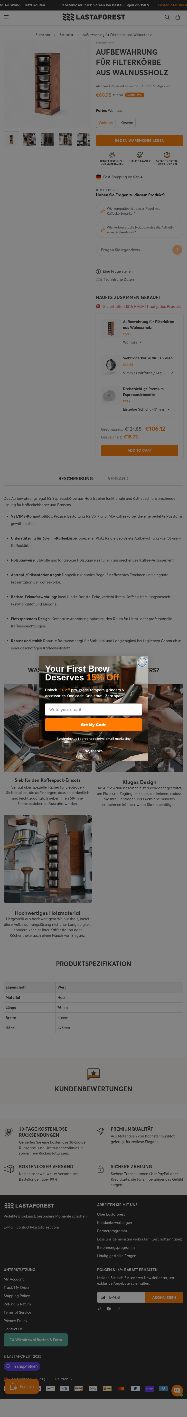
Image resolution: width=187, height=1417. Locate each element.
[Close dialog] (142, 662)
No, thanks (93, 751)
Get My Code (93, 724)
